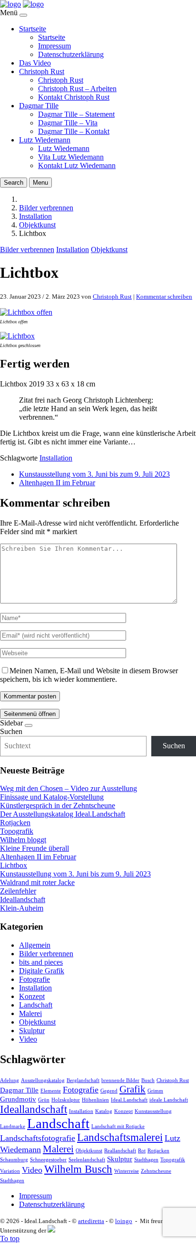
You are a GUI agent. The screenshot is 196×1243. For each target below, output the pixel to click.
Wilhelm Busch (78, 1169)
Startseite (32, 29)
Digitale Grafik (41, 971)
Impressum (54, 46)
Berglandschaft (83, 1080)
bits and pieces (41, 962)
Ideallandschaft (22, 899)
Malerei (30, 1013)
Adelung (9, 1080)
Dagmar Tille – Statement (76, 114)
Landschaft (35, 1005)
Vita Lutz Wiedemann (71, 157)
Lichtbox (13, 865)
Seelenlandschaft (87, 1159)
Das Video (35, 63)
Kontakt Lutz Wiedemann (77, 165)
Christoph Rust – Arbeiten (77, 89)
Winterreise (126, 1171)
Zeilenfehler (18, 891)
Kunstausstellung (153, 1111)
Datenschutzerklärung (71, 54)
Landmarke (12, 1126)
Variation (10, 1171)
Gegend (109, 1090)
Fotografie (34, 979)
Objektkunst (37, 225)
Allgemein (34, 945)
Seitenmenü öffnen (30, 713)
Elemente (50, 1090)
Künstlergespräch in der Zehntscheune (57, 805)
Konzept (32, 996)
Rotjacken (15, 823)
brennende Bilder (120, 1080)
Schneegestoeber (48, 1159)
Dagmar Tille (39, 106)
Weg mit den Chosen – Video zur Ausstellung (68, 788)
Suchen (11, 731)
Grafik (132, 1089)
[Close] (23, 15)
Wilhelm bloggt (23, 840)
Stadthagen (146, 1159)
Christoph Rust (41, 71)
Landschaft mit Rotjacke (118, 1126)
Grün (43, 1099)
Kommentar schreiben (164, 296)
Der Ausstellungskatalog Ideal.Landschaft (62, 814)
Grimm (155, 1090)
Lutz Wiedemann (44, 140)
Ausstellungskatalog (43, 1080)
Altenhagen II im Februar (57, 483)
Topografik (16, 831)
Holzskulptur (65, 1099)
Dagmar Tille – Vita (68, 123)
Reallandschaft (120, 1150)
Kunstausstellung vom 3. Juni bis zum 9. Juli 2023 (94, 474)
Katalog (103, 1111)
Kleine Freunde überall (34, 848)
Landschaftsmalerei (120, 1137)
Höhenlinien (95, 1099)
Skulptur (32, 1030)
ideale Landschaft (168, 1099)
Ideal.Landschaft (129, 1099)
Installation (35, 216)
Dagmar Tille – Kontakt (73, 131)
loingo (123, 1220)
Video (28, 1039)
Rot (142, 1150)
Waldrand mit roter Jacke (37, 882)
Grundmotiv (18, 1099)
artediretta (91, 1220)
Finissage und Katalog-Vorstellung (52, 797)
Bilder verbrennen (46, 208)
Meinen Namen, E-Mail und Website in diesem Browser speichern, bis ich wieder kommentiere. (89, 675)
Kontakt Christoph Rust (73, 97)
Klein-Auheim (21, 908)
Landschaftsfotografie (37, 1138)
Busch (148, 1080)
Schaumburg (14, 1159)
